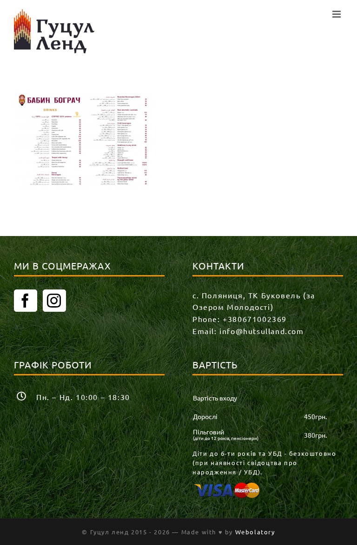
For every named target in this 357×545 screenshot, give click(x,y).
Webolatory (255, 532)
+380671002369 (255, 318)
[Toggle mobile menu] (337, 14)
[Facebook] (25, 300)
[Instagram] (54, 300)
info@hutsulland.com (261, 330)
